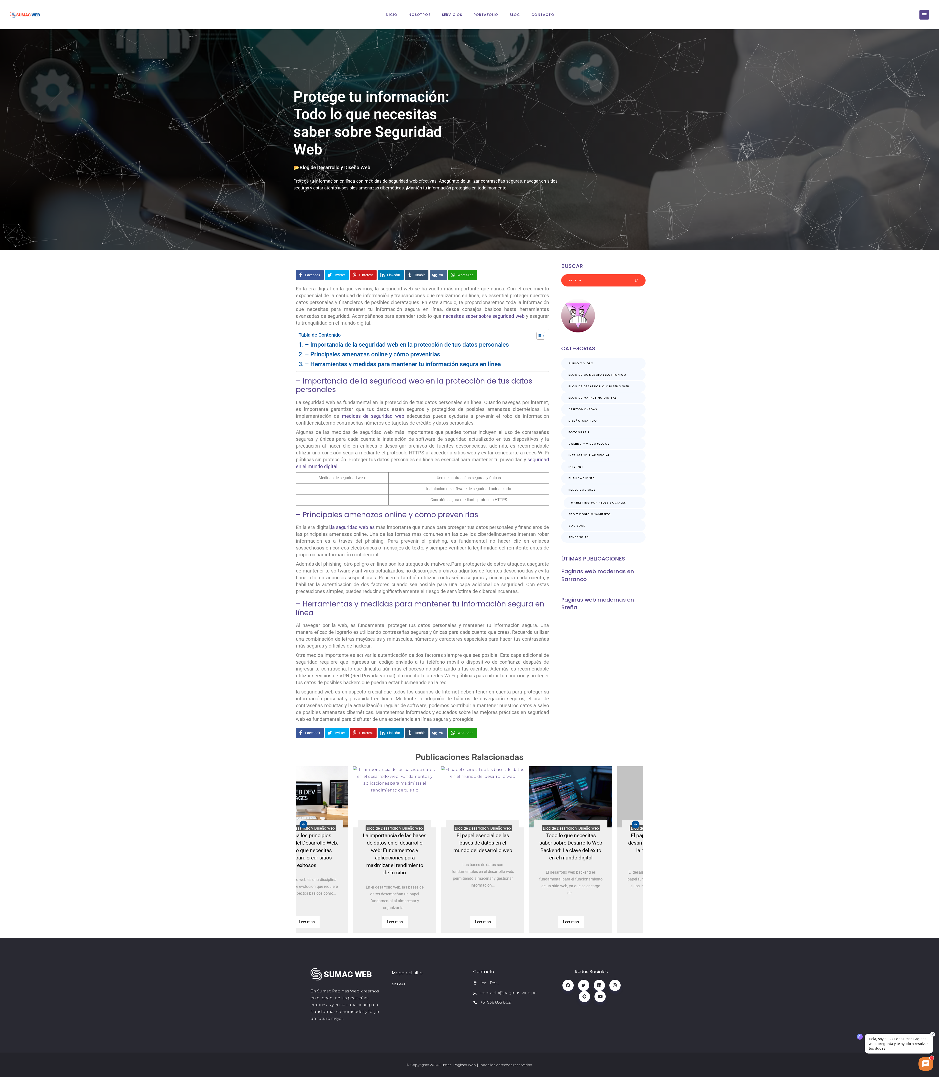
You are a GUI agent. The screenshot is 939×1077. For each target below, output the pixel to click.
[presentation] (303, 824)
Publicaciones (582, 478)
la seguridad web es (353, 527)
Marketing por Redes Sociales (598, 503)
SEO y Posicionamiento (590, 514)
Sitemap (398, 984)
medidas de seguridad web (373, 416)
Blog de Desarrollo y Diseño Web (335, 167)
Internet (576, 467)
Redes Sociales (582, 490)
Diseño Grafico (583, 421)
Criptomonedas (583, 409)
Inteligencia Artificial (589, 455)
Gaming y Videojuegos (589, 444)
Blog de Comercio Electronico (597, 375)
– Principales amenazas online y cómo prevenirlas (372, 354)
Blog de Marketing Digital (592, 398)
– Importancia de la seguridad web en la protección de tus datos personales (407, 344)
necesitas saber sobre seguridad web (484, 316)
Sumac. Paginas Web (457, 1065)
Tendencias (579, 537)
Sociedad (577, 526)
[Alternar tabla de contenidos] (538, 335)
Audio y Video (581, 363)
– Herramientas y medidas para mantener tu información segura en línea (403, 364)
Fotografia (579, 432)
